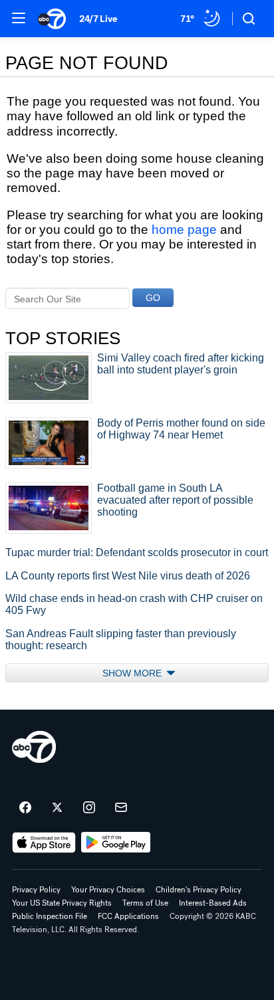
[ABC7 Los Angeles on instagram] (89, 808)
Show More (133, 673)
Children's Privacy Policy (198, 890)
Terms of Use (145, 903)
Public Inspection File (49, 916)
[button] (19, 18)
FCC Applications (128, 916)
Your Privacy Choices (108, 890)
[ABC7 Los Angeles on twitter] (57, 808)
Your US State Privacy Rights (62, 903)
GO (153, 297)
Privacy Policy (36, 890)
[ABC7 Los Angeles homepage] (52, 18)
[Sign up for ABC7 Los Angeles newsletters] (121, 808)
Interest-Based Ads (213, 903)
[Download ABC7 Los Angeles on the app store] (44, 842)
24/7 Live (98, 19)
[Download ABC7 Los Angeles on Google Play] (116, 842)
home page (184, 230)
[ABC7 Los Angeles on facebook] (25, 808)
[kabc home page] (34, 747)
